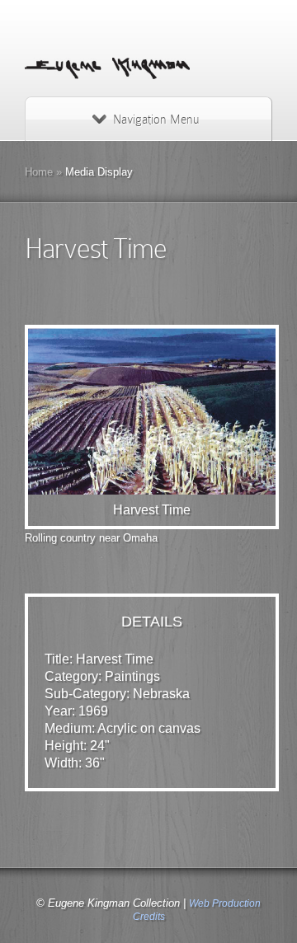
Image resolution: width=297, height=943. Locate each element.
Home (39, 172)
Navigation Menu (156, 119)
